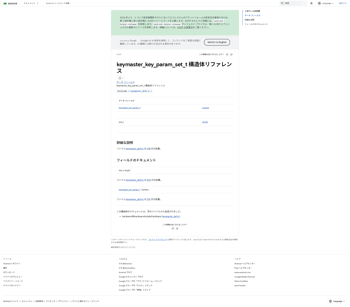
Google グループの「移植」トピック (135, 290)
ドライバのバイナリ (12, 285)
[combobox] (293, 3)
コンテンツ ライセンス (157, 239)
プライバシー (64, 301)
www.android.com (242, 272)
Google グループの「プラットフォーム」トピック (140, 281)
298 (149, 148)
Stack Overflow (241, 281)
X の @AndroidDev (127, 268)
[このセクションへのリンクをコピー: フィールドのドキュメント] (159, 160)
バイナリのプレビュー (12, 277)
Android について (11, 301)
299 (149, 199)
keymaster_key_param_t (129, 108)
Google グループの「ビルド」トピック (135, 285)
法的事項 (39, 301)
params (205, 108)
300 (149, 180)
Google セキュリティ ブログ (131, 277)
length (205, 122)
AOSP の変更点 (185, 27)
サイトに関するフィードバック (85, 301)
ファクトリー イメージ (13, 281)
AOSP (119, 54)
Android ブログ (125, 272)
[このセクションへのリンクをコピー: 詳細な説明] (136, 143)
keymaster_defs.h (141, 91)
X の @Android (125, 263)
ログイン (343, 3)
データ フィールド (126, 82)
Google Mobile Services (244, 277)
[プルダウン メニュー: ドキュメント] (39, 3)
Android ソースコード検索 (58, 3)
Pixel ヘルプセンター (243, 268)
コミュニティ (27, 301)
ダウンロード (9, 272)
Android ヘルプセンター (244, 263)
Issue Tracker (240, 285)
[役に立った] (227, 54)
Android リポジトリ (11, 263)
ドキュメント (29, 3)
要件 (5, 268)
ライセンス (50, 301)
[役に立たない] (231, 54)
